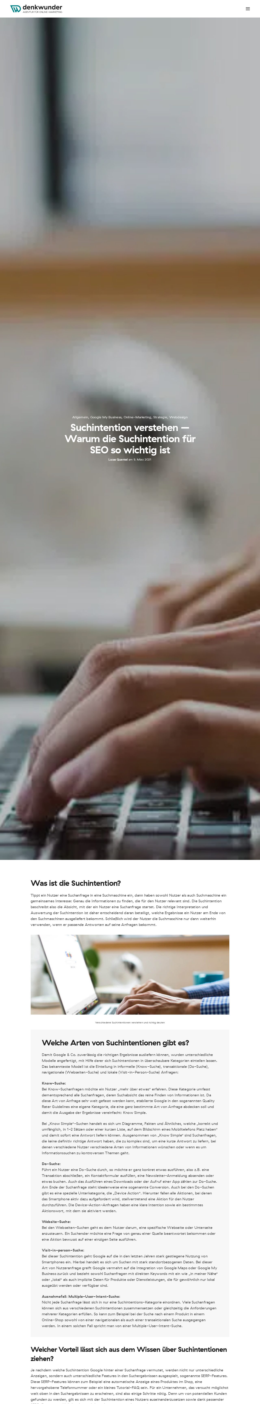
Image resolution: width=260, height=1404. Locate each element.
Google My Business (105, 417)
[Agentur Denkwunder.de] (36, 9)
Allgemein (80, 417)
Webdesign (178, 417)
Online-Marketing (137, 417)
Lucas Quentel (118, 459)
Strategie (160, 417)
